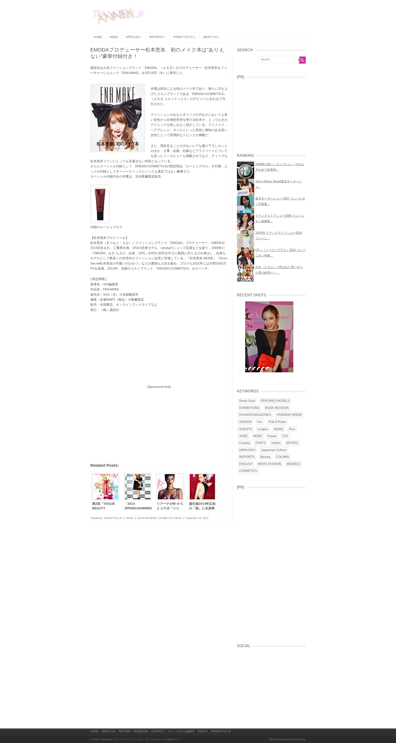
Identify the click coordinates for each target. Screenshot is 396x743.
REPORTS (156, 37)
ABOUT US (109, 731)
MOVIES (292, 443)
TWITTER (124, 731)
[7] (267, 368)
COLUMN (282, 457)
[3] (249, 368)
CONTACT (157, 731)
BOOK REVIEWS (147, 518)
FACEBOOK (140, 731)
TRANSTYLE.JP (113, 518)
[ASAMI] (269, 336)
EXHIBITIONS (249, 408)
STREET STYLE (183, 37)
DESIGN (245, 422)
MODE (257, 436)
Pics (292, 429)
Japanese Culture (274, 450)
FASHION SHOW (289, 414)
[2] (245, 368)
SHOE (243, 436)
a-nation (263, 429)
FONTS (261, 443)
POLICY (203, 731)
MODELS (293, 464)
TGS (285, 436)
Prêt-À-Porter (277, 422)
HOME (98, 37)
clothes (276, 443)
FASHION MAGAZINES (255, 414)
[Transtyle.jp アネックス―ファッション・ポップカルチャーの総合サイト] (119, 25)
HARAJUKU (247, 450)
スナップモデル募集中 (181, 731)
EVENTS (245, 429)
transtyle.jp (300, 739)
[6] (262, 368)
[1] (240, 368)
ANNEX (273, 739)
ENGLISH (245, 464)
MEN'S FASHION (269, 464)
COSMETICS (165, 518)
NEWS (114, 37)
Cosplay (244, 443)
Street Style (247, 401)
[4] (254, 368)
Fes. (260, 422)
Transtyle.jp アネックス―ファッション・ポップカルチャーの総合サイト (140, 739)
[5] (258, 368)
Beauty (265, 457)
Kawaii (272, 436)
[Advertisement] (281, 17)
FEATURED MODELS (275, 401)
